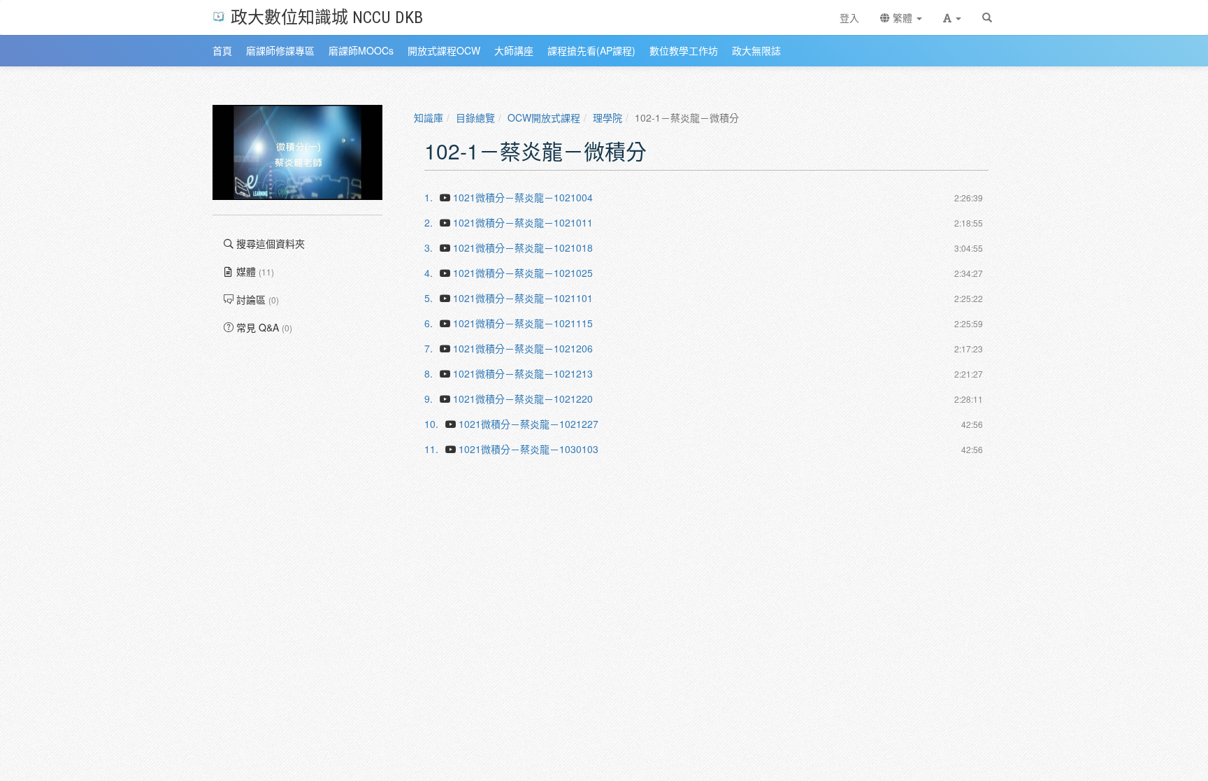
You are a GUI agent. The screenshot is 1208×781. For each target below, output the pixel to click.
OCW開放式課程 (544, 117)
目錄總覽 (475, 117)
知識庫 (428, 117)
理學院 (607, 117)
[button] (952, 17)
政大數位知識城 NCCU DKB (327, 16)
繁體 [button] (902, 17)
